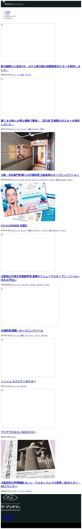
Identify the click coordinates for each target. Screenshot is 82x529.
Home (7, 514)
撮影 (22, 75)
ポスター (28, 75)
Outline (8, 518)
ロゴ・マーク (25, 180)
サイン (70, 180)
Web (57, 180)
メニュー (23, 129)
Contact (8, 520)
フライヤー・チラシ (47, 180)
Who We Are (10, 516)
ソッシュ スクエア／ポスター (18, 381)
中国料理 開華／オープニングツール (22, 330)
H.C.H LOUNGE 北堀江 (14, 225)
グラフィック (14, 75)
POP (42, 129)
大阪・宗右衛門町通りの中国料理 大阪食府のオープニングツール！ (40, 175)
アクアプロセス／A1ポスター (18, 432)
